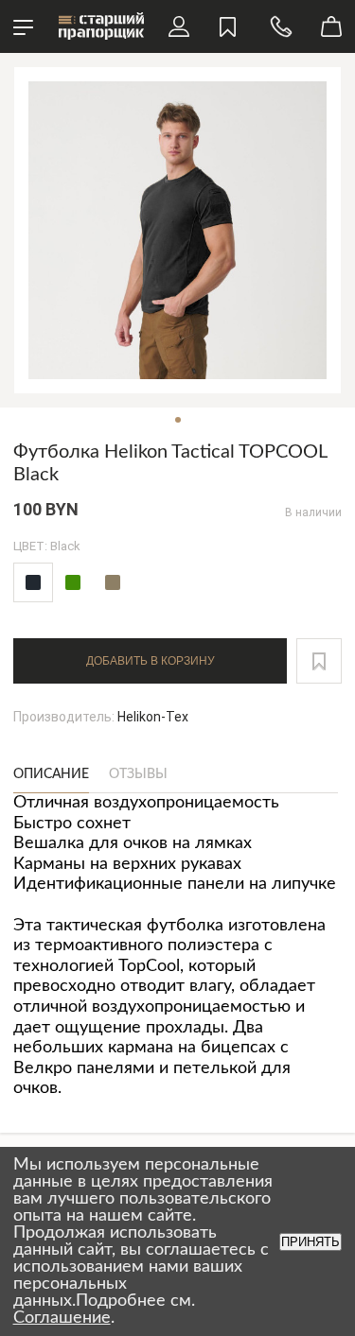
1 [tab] (178, 420)
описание (51, 774)
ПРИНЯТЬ (310, 1242)
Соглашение (62, 1318)
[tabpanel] (177, 230)
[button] (319, 661)
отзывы (138, 774)
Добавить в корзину (150, 661)
